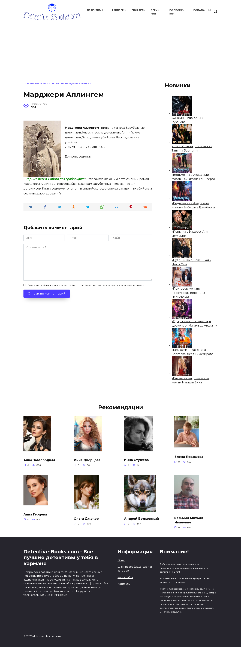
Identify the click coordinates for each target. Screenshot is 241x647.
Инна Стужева (136, 460)
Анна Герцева (35, 514)
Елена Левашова (188, 457)
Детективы (95, 10)
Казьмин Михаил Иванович (188, 520)
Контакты (124, 583)
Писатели (138, 10)
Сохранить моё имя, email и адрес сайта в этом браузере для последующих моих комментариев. (86, 285)
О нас (121, 560)
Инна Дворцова (87, 460)
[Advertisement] (120, 47)
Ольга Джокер (86, 518)
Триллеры (119, 10)
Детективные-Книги (36, 83)
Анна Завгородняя (39, 460)
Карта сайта (125, 577)
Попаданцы (202, 10)
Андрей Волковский (141, 518)
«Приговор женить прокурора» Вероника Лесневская (188, 293)
